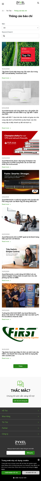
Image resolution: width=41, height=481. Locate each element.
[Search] (38, 3)
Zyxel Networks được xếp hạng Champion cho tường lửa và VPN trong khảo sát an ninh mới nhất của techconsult (19, 162)
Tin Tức (5, 422)
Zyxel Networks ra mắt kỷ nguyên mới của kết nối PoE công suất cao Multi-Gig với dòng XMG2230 (20, 200)
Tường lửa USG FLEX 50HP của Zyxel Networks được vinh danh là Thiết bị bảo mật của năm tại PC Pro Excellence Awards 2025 (20, 315)
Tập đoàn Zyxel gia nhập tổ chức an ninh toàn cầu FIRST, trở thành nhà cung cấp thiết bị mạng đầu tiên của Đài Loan (20, 354)
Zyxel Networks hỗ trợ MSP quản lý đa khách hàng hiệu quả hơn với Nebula (20, 238)
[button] (20, 478)
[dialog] (20, 469)
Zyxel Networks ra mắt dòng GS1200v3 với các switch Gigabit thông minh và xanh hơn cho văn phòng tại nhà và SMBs (19, 276)
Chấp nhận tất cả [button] (11, 472)
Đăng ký (30, 453)
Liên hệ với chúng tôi (20, 401)
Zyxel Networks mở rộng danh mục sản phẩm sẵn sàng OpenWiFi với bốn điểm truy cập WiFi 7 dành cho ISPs (20, 112)
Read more (5, 78)
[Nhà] (3, 11)
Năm (3, 24)
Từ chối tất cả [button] (31, 472)
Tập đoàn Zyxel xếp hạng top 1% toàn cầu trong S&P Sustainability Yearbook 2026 (20, 72)
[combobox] (39, 460)
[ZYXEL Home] (20, 3)
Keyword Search (7, 32)
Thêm (20, 366)
